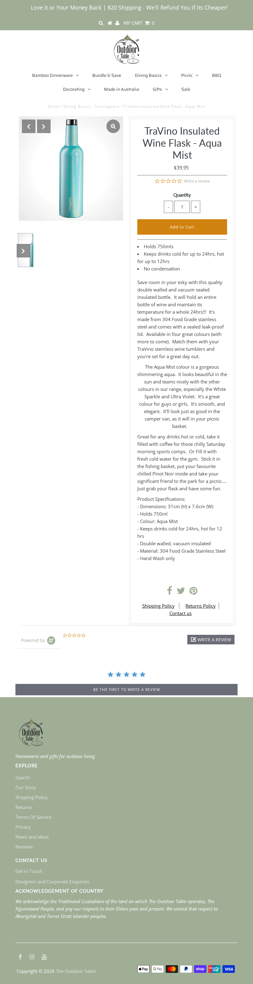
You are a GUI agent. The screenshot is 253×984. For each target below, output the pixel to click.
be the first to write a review (126, 689)
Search (22, 777)
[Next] (44, 126)
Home (54, 106)
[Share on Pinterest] (193, 592)
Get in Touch (28, 871)
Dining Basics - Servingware (92, 106)
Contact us (180, 613)
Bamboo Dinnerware (52, 75)
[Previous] (28, 126)
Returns (23, 807)
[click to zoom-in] (113, 126)
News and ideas (32, 837)
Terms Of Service (33, 817)
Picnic (187, 75)
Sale (185, 89)
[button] (210, 639)
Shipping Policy (158, 606)
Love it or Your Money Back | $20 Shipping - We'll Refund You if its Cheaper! (129, 7)
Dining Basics (148, 75)
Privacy (23, 827)
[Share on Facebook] (169, 592)
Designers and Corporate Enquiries (52, 881)
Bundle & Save (106, 75)
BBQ (216, 75)
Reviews (24, 847)
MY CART (139, 23)
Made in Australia (121, 89)
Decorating (74, 89)
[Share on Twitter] (180, 592)
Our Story (25, 787)
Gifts (157, 89)
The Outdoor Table (76, 971)
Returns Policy (200, 606)
